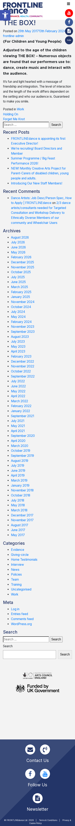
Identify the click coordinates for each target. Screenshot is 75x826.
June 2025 (18, 282)
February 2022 (21, 406)
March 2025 (19, 287)
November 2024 (23, 302)
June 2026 (18, 247)
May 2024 (18, 317)
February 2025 (21, 292)
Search (8, 646)
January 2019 (20, 485)
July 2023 (18, 341)
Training (16, 584)
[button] (5, 15)
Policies (16, 574)
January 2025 (20, 297)
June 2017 (18, 530)
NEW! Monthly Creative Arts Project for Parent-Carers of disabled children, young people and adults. (40, 173)
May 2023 (18, 346)
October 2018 (20, 495)
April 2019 (18, 475)
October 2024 (21, 307)
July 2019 (17, 465)
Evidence (17, 550)
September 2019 (22, 456)
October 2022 (21, 371)
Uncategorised (21, 589)
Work (20, 109)
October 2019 (20, 451)
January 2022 (20, 411)
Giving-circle (20, 555)
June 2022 (18, 386)
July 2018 (17, 500)
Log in (15, 609)
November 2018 (22, 490)
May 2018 (18, 505)
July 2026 (18, 242)
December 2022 (22, 361)
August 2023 (20, 337)
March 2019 (19, 480)
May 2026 (18, 252)
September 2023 (23, 332)
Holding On (10, 114)
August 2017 (19, 525)
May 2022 (18, 391)
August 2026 (20, 237)
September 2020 (23, 436)
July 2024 (18, 312)
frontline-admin (13, 36)
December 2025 (22, 262)
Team (15, 579)
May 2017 (18, 535)
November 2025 (22, 267)
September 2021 (22, 416)
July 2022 (18, 381)
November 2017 (22, 520)
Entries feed (19, 614)
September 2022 (23, 376)
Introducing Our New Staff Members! (36, 183)
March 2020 (19, 446)
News (15, 570)
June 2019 (18, 470)
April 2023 (18, 351)
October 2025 (21, 272)
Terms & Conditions (48, 820)
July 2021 (17, 421)
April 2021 (18, 431)
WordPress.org (21, 624)
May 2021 (18, 426)
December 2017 (22, 515)
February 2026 (21, 257)
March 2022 (19, 401)
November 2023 (22, 327)
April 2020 (18, 441)
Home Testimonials (24, 559)
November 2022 (22, 366)
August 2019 (19, 461)
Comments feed (22, 619)
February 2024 (21, 322)
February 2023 (21, 356)
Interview (17, 565)
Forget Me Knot (14, 119)
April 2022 (18, 396)
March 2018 (19, 510)
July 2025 (18, 277)
